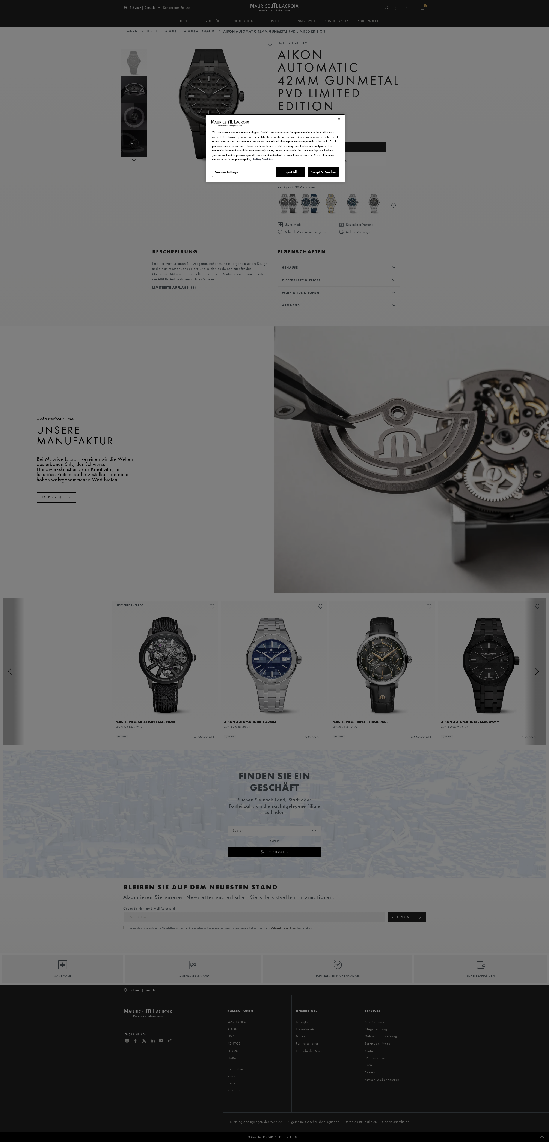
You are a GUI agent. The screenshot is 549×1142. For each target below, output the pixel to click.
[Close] (339, 119)
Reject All (290, 172)
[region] (275, 148)
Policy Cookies (263, 159)
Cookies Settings (226, 172)
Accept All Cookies (323, 172)
